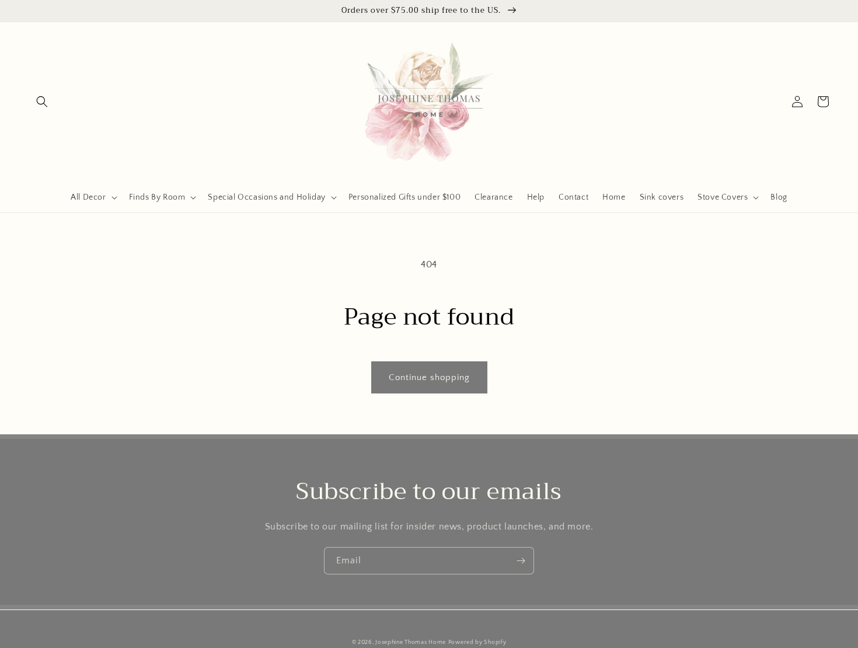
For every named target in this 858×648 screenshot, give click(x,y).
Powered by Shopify (477, 642)
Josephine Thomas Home (410, 642)
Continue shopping (429, 377)
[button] (42, 101)
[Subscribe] (520, 560)
